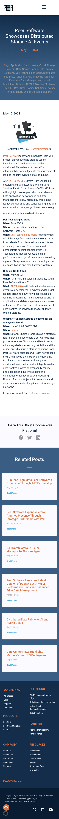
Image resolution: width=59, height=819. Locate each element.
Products (10, 715)
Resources (37, 744)
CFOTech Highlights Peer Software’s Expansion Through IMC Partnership (29, 481)
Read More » (12, 493)
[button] (20, 437)
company (10, 744)
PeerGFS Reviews (12, 781)
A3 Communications (38, 149)
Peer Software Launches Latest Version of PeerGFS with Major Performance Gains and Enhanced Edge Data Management (28, 585)
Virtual (15, 330)
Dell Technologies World (23, 234)
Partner (36, 723)
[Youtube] (50, 809)
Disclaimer (30, 801)
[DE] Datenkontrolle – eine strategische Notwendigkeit (24, 549)
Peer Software (11, 155)
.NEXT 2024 (12, 180)
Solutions (37, 689)
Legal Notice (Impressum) (17, 799)
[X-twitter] (34, 809)
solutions (46, 393)
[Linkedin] (42, 809)
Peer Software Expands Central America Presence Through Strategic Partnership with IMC (26, 515)
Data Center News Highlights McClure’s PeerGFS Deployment (27, 653)
